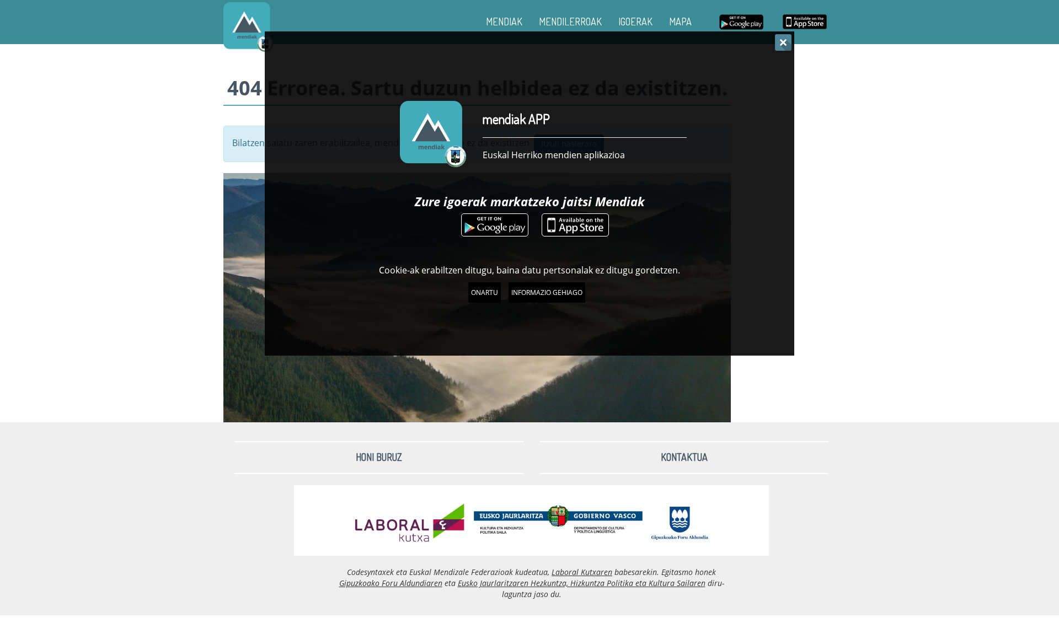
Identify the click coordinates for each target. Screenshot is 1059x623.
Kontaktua (684, 457)
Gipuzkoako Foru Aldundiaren (390, 583)
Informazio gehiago (546, 292)
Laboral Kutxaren (582, 572)
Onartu (484, 292)
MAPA (680, 21)
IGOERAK (635, 21)
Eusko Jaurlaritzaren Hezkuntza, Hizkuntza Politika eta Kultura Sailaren (581, 583)
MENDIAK (504, 21)
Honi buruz (379, 457)
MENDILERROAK (570, 21)
